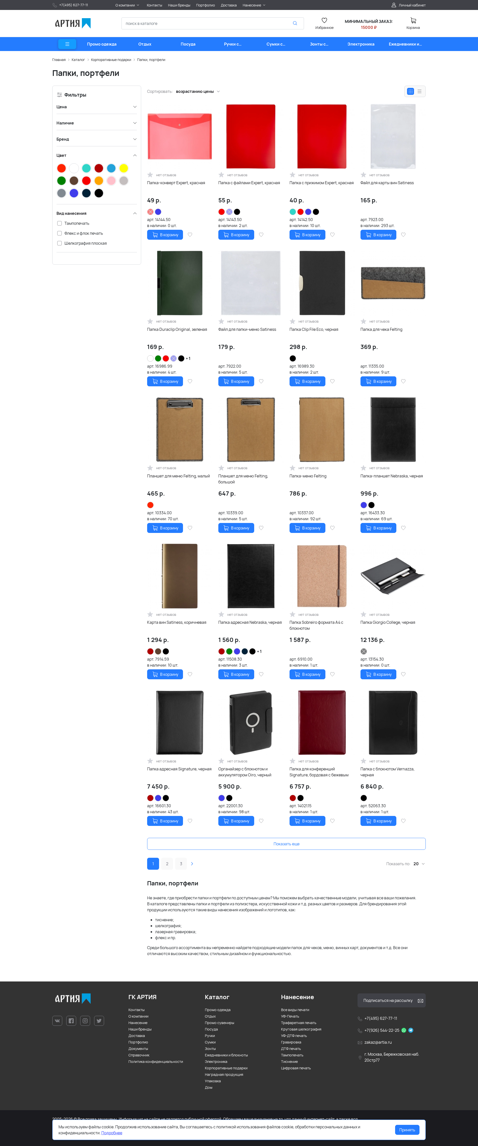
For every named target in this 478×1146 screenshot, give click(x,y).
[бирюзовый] (86, 168)
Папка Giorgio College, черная (387, 622)
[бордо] (99, 168)
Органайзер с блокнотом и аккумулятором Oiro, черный (244, 772)
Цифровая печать (296, 1068)
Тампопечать (292, 1055)
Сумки (210, 1042)
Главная (59, 59)
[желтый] (124, 168)
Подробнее (111, 1133)
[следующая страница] (192, 864)
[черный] (99, 193)
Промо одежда (218, 1009)
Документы (138, 1048)
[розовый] (111, 181)
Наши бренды (140, 1029)
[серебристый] (124, 181)
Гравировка (291, 1042)
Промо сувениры (219, 1022)
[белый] (74, 168)
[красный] (86, 181)
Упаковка (213, 1081)
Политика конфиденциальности (155, 1061)
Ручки (210, 1035)
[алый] (61, 168)
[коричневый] (74, 181)
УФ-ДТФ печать (294, 1035)
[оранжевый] (99, 181)
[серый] (61, 193)
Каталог (78, 59)
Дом (208, 1087)
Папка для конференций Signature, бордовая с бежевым (319, 772)
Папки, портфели (151, 59)
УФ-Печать (290, 1016)
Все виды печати (295, 1009)
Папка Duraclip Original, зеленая (177, 329)
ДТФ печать (291, 1048)
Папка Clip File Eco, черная (314, 329)
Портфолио (138, 1042)
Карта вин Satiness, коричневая (176, 622)
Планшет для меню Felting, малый (178, 476)
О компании (138, 1016)
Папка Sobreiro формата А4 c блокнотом (316, 625)
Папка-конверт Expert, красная (176, 182)
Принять (407, 1130)
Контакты (136, 1009)
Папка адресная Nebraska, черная (250, 622)
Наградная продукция (224, 1074)
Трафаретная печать (298, 1022)
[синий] (74, 193)
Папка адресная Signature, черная (179, 769)
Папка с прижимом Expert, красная (322, 182)
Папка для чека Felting (381, 329)
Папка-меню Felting (308, 476)
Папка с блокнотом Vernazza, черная (387, 772)
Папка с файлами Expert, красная (249, 182)
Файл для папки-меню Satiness (247, 329)
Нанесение (137, 1022)
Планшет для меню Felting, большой (243, 479)
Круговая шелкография (301, 1029)
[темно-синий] (86, 193)
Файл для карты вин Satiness (387, 182)
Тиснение (289, 1061)
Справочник (138, 1055)
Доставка (136, 1035)
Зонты (210, 1048)
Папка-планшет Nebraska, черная (391, 476)
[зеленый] (61, 181)
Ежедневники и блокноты (226, 1055)
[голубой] (111, 168)
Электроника (216, 1061)
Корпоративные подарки (111, 59)
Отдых (210, 1016)
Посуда (211, 1029)
